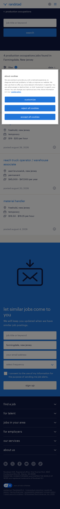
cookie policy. (16, 92)
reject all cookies (30, 108)
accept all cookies (30, 116)
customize (30, 99)
